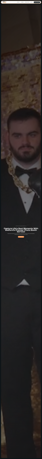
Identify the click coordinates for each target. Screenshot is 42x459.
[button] (18, 2)
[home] (4, 2)
